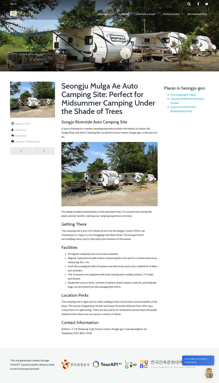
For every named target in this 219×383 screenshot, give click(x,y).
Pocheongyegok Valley (183, 94)
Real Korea (20, 130)
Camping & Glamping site (27, 141)
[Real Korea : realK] (22, 13)
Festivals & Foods (146, 13)
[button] (209, 373)
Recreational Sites (197, 13)
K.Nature (124, 13)
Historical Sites (171, 13)
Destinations (104, 13)
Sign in (13, 3)
